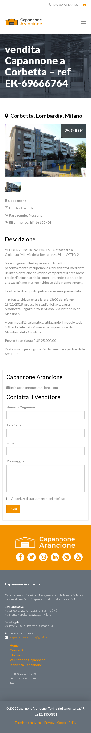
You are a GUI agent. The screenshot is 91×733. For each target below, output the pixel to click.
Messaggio (15, 461)
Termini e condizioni (28, 723)
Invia (13, 509)
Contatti (16, 650)
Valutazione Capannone (28, 660)
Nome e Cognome (20, 407)
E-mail (11, 443)
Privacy (49, 723)
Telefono (13, 425)
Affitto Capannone (23, 673)
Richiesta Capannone (26, 665)
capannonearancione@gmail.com (30, 637)
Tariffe (14, 682)
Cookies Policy (66, 723)
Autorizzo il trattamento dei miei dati (38, 498)
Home (14, 645)
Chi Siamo (17, 655)
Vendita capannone (23, 678)
